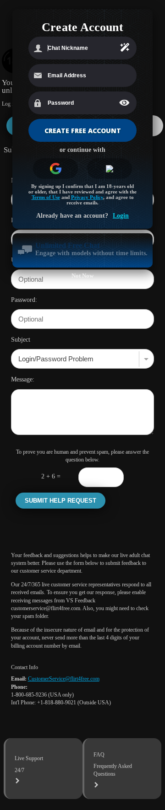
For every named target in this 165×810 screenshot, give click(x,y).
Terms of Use (46, 197)
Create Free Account (82, 130)
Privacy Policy (87, 197)
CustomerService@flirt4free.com (63, 679)
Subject (20, 339)
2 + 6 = (50, 476)
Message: (22, 379)
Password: (24, 299)
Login (121, 215)
